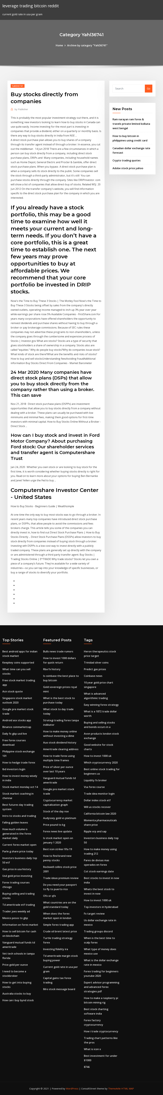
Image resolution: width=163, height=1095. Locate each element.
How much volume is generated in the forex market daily (16, 833)
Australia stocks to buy (16, 993)
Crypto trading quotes (127, 160)
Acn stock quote (12, 691)
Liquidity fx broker (95, 780)
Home (59, 45)
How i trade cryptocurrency (101, 1031)
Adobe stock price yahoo (128, 168)
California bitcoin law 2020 (100, 813)
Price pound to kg (54, 824)
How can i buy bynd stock (18, 1000)
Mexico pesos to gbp (15, 918)
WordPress (72, 1088)
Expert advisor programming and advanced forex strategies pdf (101, 987)
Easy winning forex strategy (101, 705)
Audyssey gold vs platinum (59, 818)
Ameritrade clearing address (60, 749)
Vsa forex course (94, 787)
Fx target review (94, 913)
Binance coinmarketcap (16, 727)
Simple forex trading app (58, 924)
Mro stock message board (59, 989)
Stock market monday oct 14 (20, 787)
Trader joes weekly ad (16, 911)
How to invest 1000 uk (97, 756)
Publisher (21, 109)
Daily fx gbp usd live (14, 733)
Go (148, 88)
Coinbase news (93, 676)
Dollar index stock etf (97, 800)
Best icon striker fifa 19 (57, 849)
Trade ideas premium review (60, 878)
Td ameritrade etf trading (18, 904)
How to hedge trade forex (18, 762)
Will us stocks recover (97, 807)
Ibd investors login (13, 769)
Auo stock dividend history (59, 742)
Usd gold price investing (17, 876)
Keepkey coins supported (18, 662)
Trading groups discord (98, 931)
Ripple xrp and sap (95, 831)
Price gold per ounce (15, 964)
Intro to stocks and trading (19, 816)
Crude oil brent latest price (60, 931)
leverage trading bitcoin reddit (30, 6)
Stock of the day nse (56, 811)
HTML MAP (127, 1088)
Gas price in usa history (16, 869)
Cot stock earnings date (99, 871)
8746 (87, 1067)
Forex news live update (57, 831)
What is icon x (92, 1049)
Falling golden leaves (15, 822)
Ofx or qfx (49, 896)
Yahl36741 (17, 85)
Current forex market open (19, 844)
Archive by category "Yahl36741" (87, 45)
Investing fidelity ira (55, 949)
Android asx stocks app (16, 720)
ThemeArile (114, 1088)
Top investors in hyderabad (101, 907)
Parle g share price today (17, 851)
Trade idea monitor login (99, 793)
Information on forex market (20, 924)
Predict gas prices (95, 669)
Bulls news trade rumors (58, 651)
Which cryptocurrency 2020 (101, 762)
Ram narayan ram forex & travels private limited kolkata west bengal (131, 124)
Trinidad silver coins (96, 662)
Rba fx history (51, 669)
